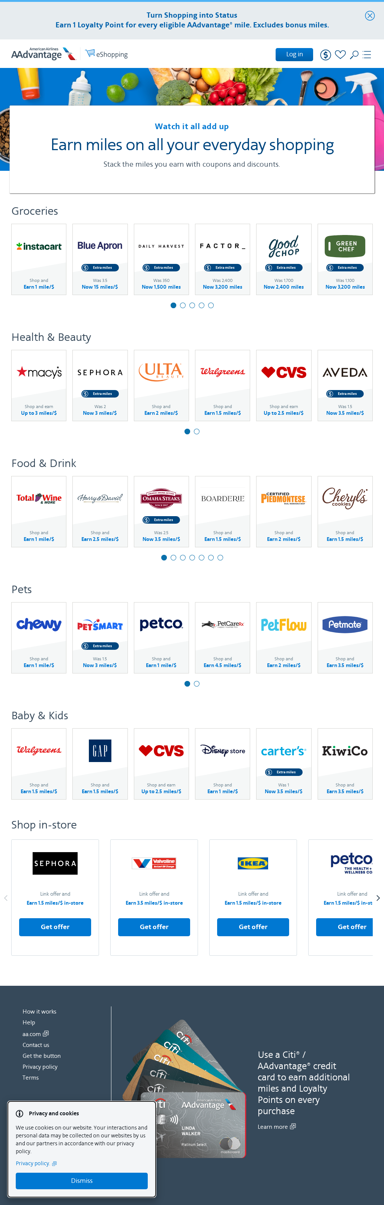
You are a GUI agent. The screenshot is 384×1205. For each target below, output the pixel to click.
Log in (294, 54)
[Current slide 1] (173, 305)
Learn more (273, 1127)
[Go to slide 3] (192, 305)
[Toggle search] (353, 57)
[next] (378, 897)
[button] (55, 897)
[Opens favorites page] (338, 56)
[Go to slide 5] (211, 305)
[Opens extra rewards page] (324, 56)
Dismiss (82, 1181)
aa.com (31, 1034)
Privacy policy (39, 1066)
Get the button (41, 1056)
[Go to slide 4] (201, 305)
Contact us (35, 1045)
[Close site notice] (370, 16)
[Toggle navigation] (367, 56)
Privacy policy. (33, 1163)
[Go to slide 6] (211, 557)
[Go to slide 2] (183, 305)
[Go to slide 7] (220, 557)
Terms (30, 1077)
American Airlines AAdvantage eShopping (69, 53)
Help (28, 1022)
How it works (39, 1011)
